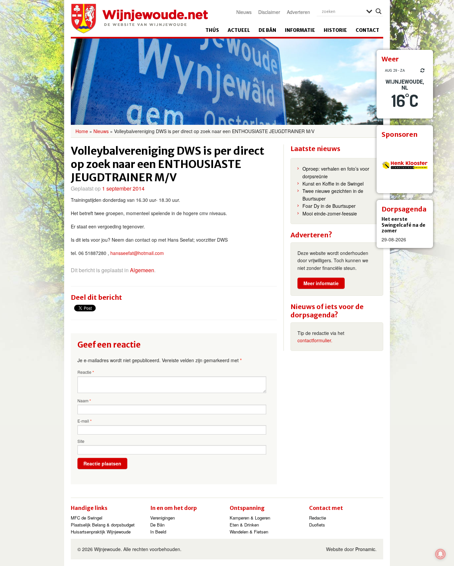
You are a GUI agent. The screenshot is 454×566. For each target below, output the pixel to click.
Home (81, 131)
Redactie (317, 518)
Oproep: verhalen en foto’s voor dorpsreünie (335, 172)
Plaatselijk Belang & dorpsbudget (103, 525)
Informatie (300, 30)
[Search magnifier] (378, 11)
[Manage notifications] (440, 554)
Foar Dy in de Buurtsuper (329, 205)
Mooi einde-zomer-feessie (329, 213)
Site (80, 441)
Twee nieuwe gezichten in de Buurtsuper (332, 195)
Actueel (239, 30)
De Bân (267, 30)
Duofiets (317, 525)
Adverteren (298, 12)
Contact (367, 30)
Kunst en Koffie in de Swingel (333, 183)
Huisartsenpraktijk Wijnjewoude (101, 531)
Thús (212, 30)
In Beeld (158, 531)
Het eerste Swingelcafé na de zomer (403, 225)
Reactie (85, 372)
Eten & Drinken (244, 525)
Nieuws (244, 12)
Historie (335, 30)
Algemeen (142, 270)
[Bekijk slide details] (405, 165)
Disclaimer (269, 12)
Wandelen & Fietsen (249, 531)
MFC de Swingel (86, 518)
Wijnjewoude (139, 18)
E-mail (84, 421)
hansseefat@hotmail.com (137, 253)
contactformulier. (314, 340)
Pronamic (365, 549)
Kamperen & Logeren (250, 518)
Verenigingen (162, 518)
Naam (84, 401)
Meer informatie (321, 283)
